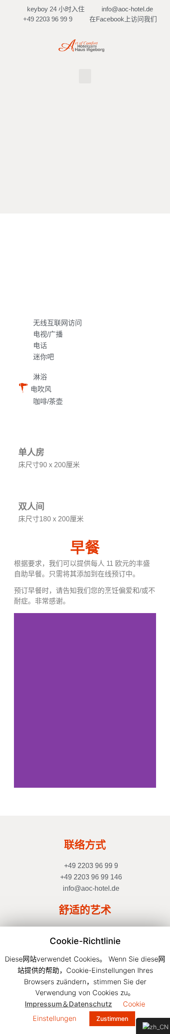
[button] (85, 76)
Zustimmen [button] (112, 1018)
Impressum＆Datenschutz (68, 1004)
